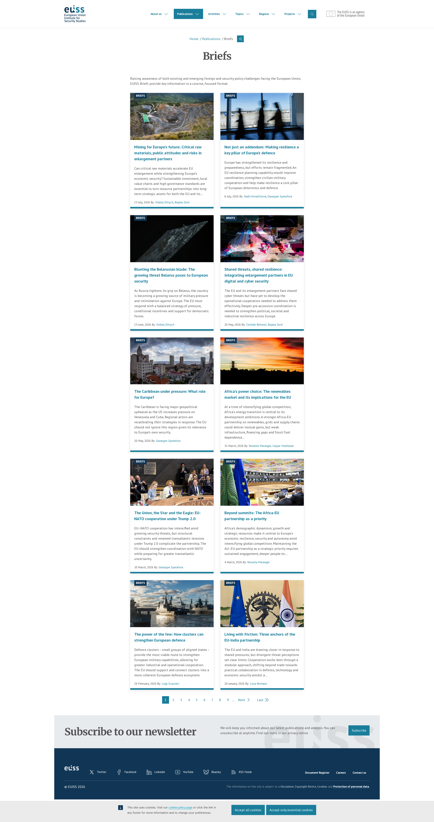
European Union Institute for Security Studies (75, 14)
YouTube (188, 772)
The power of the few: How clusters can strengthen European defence (168, 637)
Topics (239, 14)
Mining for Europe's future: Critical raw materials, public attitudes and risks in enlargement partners (168, 152)
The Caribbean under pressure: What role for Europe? (169, 394)
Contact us (359, 773)
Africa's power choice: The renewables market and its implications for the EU (257, 394)
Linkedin (159, 772)
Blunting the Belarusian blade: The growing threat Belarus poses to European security (171, 275)
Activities (214, 14)
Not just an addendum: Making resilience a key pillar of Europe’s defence (261, 150)
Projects (289, 14)
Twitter (101, 772)
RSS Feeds (245, 772)
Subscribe (359, 730)
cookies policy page (180, 807)
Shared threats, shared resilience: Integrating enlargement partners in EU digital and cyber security (258, 275)
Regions (264, 14)
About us (156, 14)
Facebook (130, 772)
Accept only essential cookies (291, 810)
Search (312, 14)
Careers (341, 773)
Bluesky (216, 772)
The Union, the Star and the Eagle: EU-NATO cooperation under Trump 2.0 (167, 515)
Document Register (317, 773)
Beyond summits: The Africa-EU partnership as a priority (251, 515)
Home (194, 39)
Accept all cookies (248, 810)
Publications (185, 14)
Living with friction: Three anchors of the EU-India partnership (259, 637)
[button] (240, 38)
